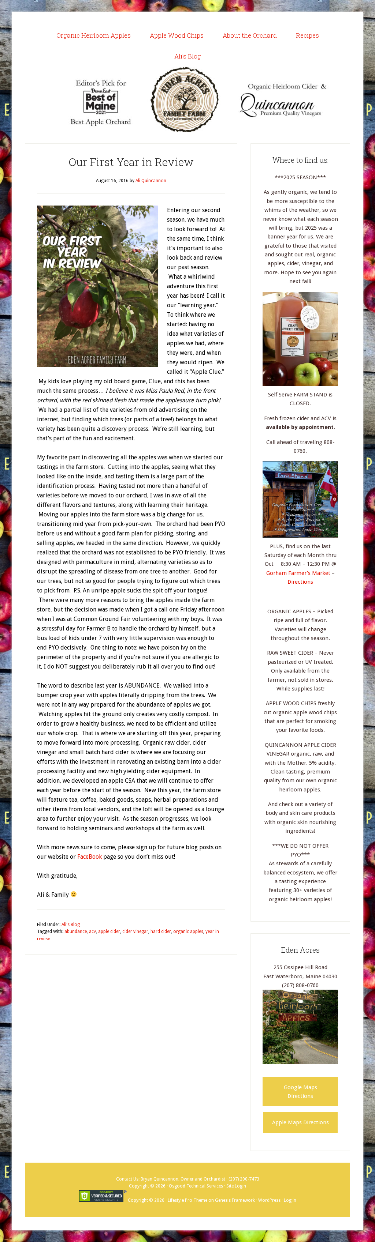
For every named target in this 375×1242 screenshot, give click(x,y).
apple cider (109, 931)
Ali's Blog (71, 924)
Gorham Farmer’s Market (299, 573)
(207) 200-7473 (244, 1179)
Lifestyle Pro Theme (187, 1200)
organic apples (188, 931)
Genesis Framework (235, 1200)
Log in (290, 1200)
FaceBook (89, 856)
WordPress (269, 1200)
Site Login (236, 1186)
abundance (75, 931)
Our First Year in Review (131, 162)
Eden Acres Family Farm (187, 99)
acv (92, 931)
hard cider (161, 931)
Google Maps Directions (300, 1091)
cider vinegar (135, 931)
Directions (300, 582)
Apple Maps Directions (300, 1122)
